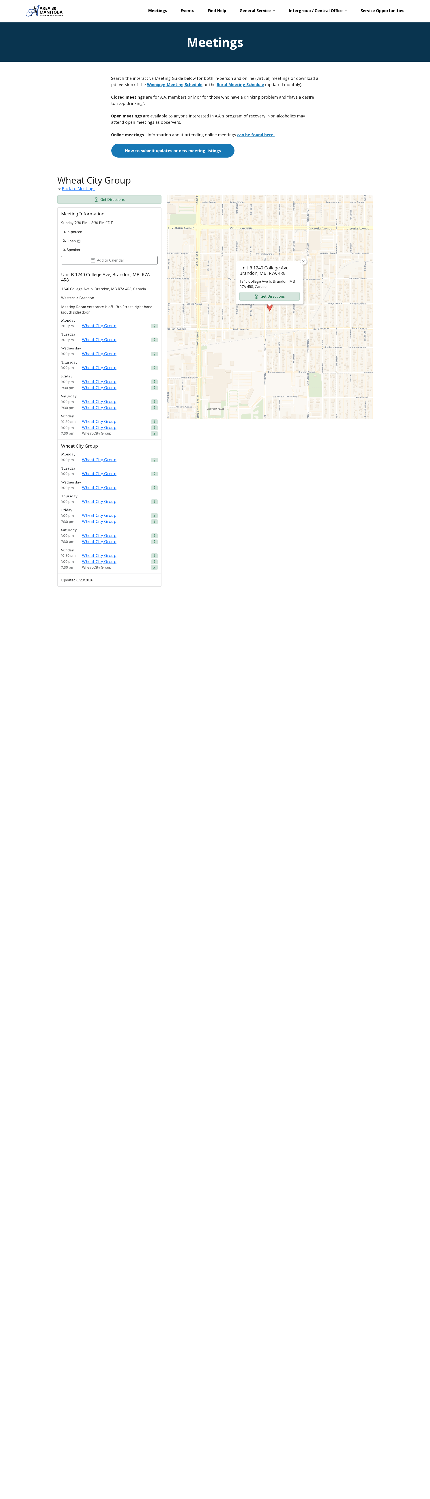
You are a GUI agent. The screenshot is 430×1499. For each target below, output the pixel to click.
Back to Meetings (78, 188)
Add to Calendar (110, 260)
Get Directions (112, 199)
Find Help (217, 11)
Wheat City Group (99, 325)
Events (187, 11)
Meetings (157, 11)
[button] (257, 11)
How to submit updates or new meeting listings (173, 150)
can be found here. (256, 134)
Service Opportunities (382, 11)
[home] (44, 10)
